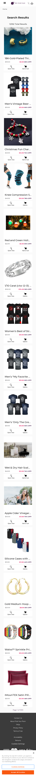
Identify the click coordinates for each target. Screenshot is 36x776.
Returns (18, 740)
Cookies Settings (18, 744)
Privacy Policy (18, 728)
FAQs (18, 724)
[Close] (33, 753)
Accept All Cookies (18, 772)
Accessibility (18, 737)
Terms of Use (18, 731)
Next (27, 712)
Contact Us (18, 718)
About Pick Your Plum (18, 721)
